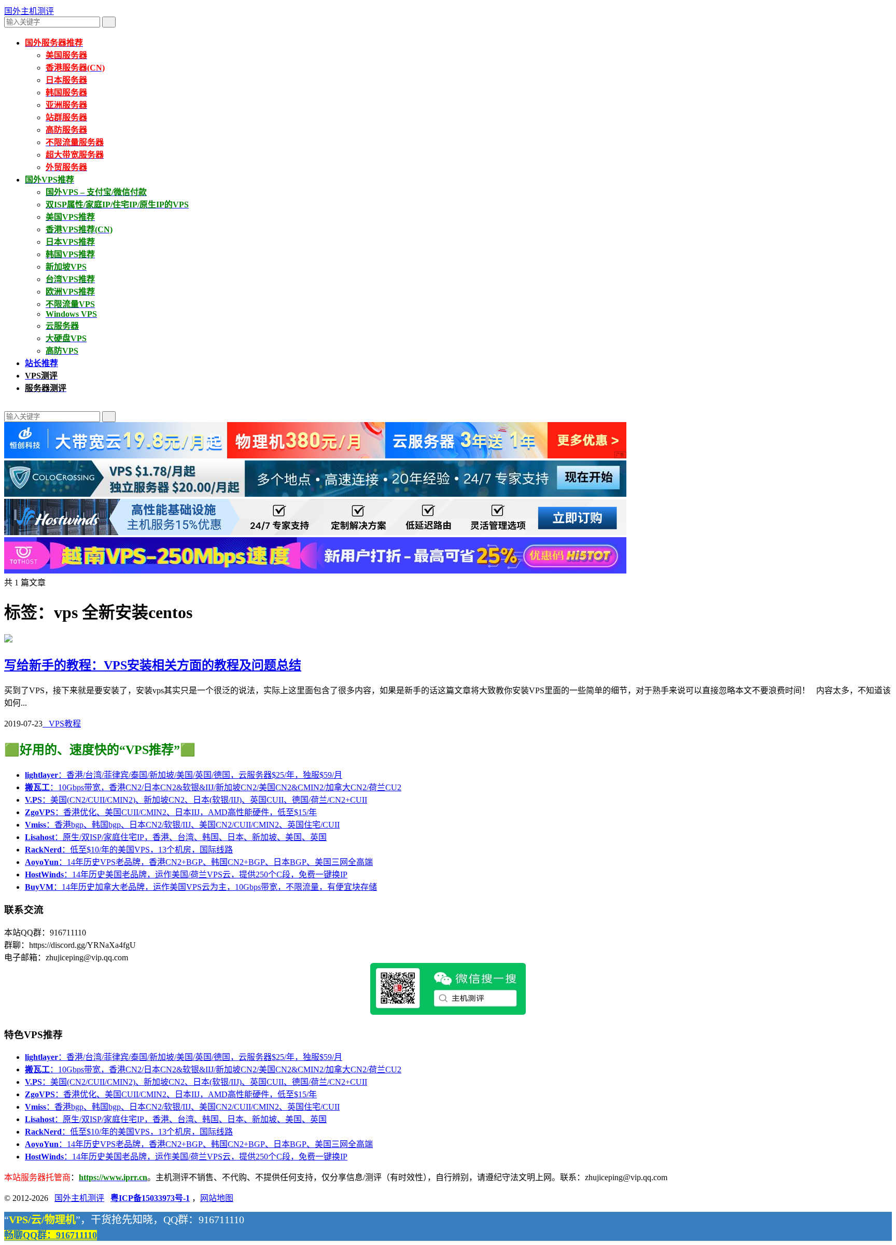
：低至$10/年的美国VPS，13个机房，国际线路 (129, 849)
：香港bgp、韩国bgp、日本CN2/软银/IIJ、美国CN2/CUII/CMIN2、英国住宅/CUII (182, 824)
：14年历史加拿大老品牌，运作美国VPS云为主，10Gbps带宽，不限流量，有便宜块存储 (201, 887)
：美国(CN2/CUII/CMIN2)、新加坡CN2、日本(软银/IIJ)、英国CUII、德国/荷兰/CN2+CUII (196, 799)
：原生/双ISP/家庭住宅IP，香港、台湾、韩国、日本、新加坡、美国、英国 (176, 837)
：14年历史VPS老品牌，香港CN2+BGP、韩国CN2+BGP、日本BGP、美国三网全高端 (199, 862)
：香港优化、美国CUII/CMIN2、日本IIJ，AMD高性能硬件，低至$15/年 (171, 812)
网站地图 (216, 1198)
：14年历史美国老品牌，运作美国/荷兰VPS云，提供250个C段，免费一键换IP (186, 874)
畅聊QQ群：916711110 (50, 1235)
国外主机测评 (29, 11)
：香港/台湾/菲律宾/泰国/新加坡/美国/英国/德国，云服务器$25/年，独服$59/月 (183, 775)
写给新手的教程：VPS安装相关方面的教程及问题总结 (152, 665)
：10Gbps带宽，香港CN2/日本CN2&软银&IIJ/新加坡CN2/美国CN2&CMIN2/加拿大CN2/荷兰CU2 (213, 787)
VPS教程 (62, 723)
